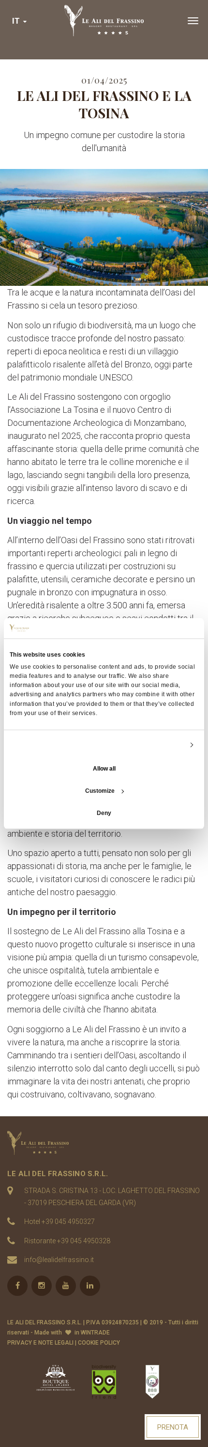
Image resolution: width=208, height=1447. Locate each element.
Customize (100, 790)
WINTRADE (95, 1332)
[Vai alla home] (104, 20)
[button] (20, 21)
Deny (104, 813)
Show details (165, 744)
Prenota (172, 1427)
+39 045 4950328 (83, 1241)
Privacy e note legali (40, 1342)
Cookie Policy (99, 1342)
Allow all (104, 768)
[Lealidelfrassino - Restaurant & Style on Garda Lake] (104, 1143)
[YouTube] (66, 1286)
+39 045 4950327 (68, 1221)
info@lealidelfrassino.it (59, 1260)
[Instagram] (41, 1286)
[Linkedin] (90, 1286)
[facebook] (17, 1286)
